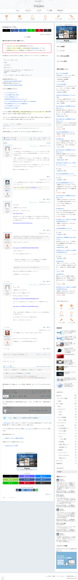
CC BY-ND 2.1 (7, 423)
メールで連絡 (48, 576)
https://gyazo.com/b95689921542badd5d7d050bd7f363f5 (26, 248)
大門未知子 (59, 170)
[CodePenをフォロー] (34, 490)
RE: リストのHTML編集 (62, 73)
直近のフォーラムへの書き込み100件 (14, 438)
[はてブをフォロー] (28, 490)
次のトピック (46, 354)
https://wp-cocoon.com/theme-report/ (13, 81)
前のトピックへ (40, 354)
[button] (47, 30)
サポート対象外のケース (11, 97)
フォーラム (6, 124)
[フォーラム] (3, 128)
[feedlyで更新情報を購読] (37, 490)
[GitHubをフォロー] (31, 490)
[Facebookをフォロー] (25, 490)
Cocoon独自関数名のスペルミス (64, 228)
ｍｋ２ (58, 81)
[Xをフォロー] (20, 490)
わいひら (8, 185)
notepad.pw (33, 101)
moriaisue (59, 92)
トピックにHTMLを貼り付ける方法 (13, 101)
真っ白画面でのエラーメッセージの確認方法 (16, 103)
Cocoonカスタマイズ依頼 (11, 108)
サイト (8, 190)
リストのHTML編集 (26, 373)
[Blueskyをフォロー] (23, 490)
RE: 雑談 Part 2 (60, 139)
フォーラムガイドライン (11, 92)
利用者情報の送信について (71, 576)
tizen (58, 103)
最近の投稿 (19, 124)
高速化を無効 (34, 48)
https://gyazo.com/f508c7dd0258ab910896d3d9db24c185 (26, 298)
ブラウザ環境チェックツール (12, 105)
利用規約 (53, 576)
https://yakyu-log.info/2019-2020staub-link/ (22, 223)
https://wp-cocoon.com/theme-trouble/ (13, 85)
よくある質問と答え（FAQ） (12, 94)
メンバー (12, 124)
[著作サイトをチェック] (17, 490)
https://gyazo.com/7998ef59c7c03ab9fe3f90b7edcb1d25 (25, 306)
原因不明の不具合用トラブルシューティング (16, 99)
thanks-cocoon (60, 116)
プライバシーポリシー (61, 576)
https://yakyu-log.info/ (18, 213)
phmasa (13, 373)
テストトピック (29, 428)
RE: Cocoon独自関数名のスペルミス (65, 132)
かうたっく (12, 139)
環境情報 (21, 50)
